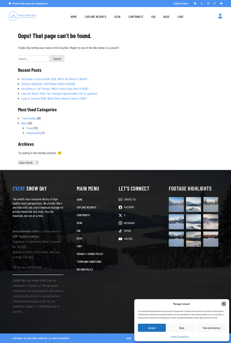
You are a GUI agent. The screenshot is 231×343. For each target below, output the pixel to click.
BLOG (79, 238)
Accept (152, 327)
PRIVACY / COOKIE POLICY (90, 253)
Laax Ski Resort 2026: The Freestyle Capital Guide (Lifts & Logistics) (59, 93)
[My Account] (220, 17)
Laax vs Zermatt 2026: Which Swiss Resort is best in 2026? (54, 98)
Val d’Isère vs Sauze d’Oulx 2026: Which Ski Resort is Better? (54, 79)
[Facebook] (195, 3)
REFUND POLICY (85, 269)
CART (79, 246)
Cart (181, 17)
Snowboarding (33, 133)
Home (74, 17)
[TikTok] (215, 3)
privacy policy (197, 330)
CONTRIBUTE (83, 215)
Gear (117, 17)
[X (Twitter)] (202, 3)
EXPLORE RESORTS (86, 207)
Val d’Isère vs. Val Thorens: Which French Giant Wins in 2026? (54, 89)
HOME (79, 199)
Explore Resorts (95, 17)
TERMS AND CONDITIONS (89, 261)
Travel (29, 128)
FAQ (153, 17)
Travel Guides (28, 118)
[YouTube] (221, 3)
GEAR (79, 222)
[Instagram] (208, 3)
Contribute (135, 17)
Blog (166, 17)
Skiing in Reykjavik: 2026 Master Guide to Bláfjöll (48, 84)
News (24, 123)
